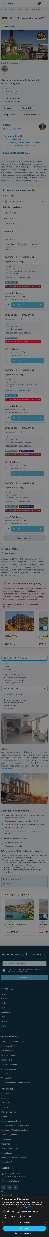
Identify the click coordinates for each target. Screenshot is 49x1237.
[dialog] (24, 1216)
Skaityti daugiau (33, 1207)
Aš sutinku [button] (24, 1228)
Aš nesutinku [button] (24, 1223)
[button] (24, 1233)
